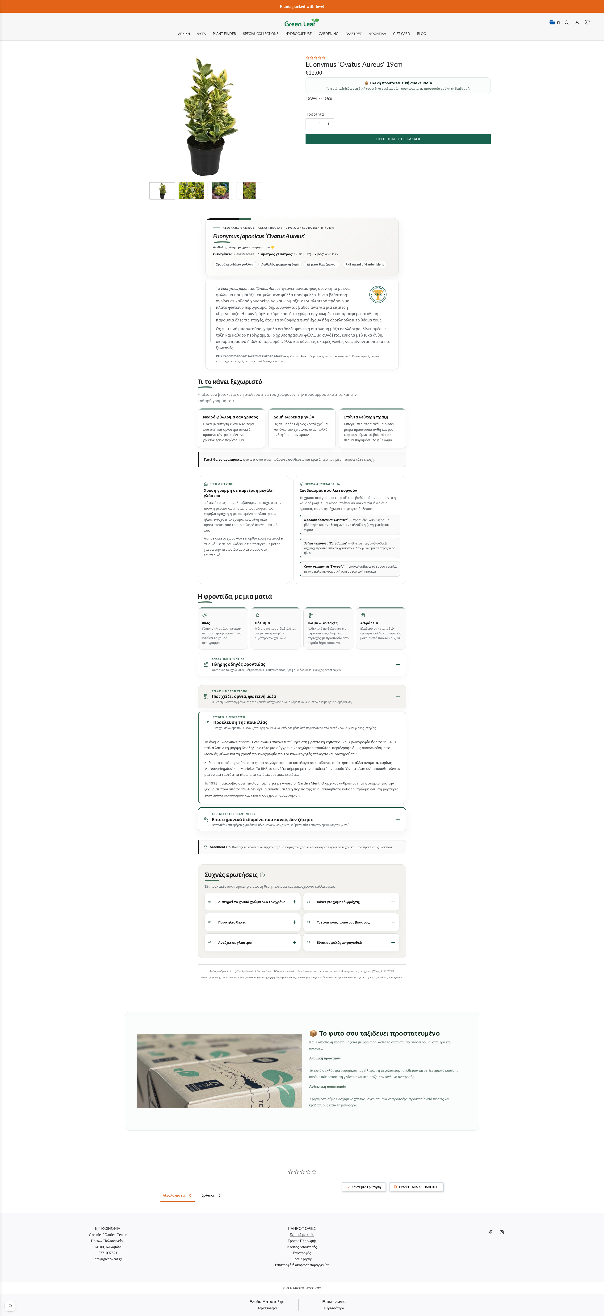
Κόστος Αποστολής (302, 1247)
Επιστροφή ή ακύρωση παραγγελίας (302, 1265)
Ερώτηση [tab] (208, 1195)
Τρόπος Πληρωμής (302, 1241)
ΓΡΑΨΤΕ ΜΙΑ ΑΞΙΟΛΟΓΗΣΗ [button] (419, 1187)
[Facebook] (490, 1232)
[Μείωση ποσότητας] (311, 124)
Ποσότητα (315, 114)
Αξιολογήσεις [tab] (174, 1195)
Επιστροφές (302, 1253)
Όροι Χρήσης (302, 1259)
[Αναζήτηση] (567, 22)
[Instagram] (502, 1232)
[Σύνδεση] (577, 22)
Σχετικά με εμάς (302, 1235)
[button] (119, 117)
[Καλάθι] (587, 22)
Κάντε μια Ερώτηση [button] (366, 1187)
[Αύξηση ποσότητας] (328, 124)
